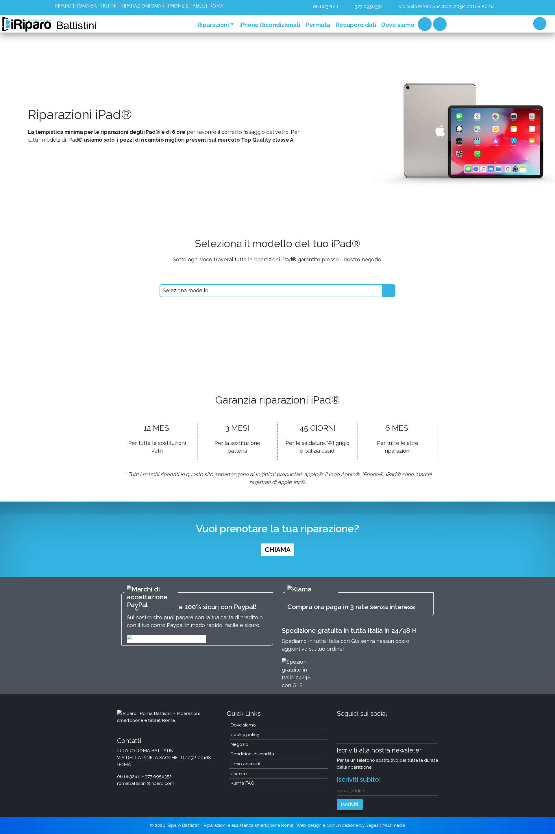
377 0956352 (368, 6)
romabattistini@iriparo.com (145, 783)
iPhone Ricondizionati (269, 24)
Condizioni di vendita (252, 754)
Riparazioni (213, 24)
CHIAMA (278, 549)
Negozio (239, 744)
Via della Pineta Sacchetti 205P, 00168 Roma (446, 6)
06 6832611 (325, 6)
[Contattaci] (522, 23)
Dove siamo (398, 24)
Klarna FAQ (242, 783)
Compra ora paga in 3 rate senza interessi (351, 607)
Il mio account (245, 763)
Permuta (318, 24)
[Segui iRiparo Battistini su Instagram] (507, 23)
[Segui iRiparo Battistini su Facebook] (495, 23)
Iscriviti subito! (359, 779)
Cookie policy (244, 734)
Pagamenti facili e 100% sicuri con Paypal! (192, 607)
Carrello (425, 24)
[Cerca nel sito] (538, 23)
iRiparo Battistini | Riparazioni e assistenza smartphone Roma (229, 825)
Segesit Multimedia (385, 825)
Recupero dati (356, 24)
